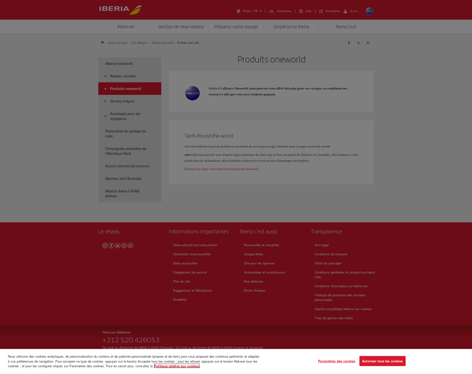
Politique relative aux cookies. (177, 365)
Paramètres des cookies (336, 361)
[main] (236, 361)
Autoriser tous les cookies (382, 361)
